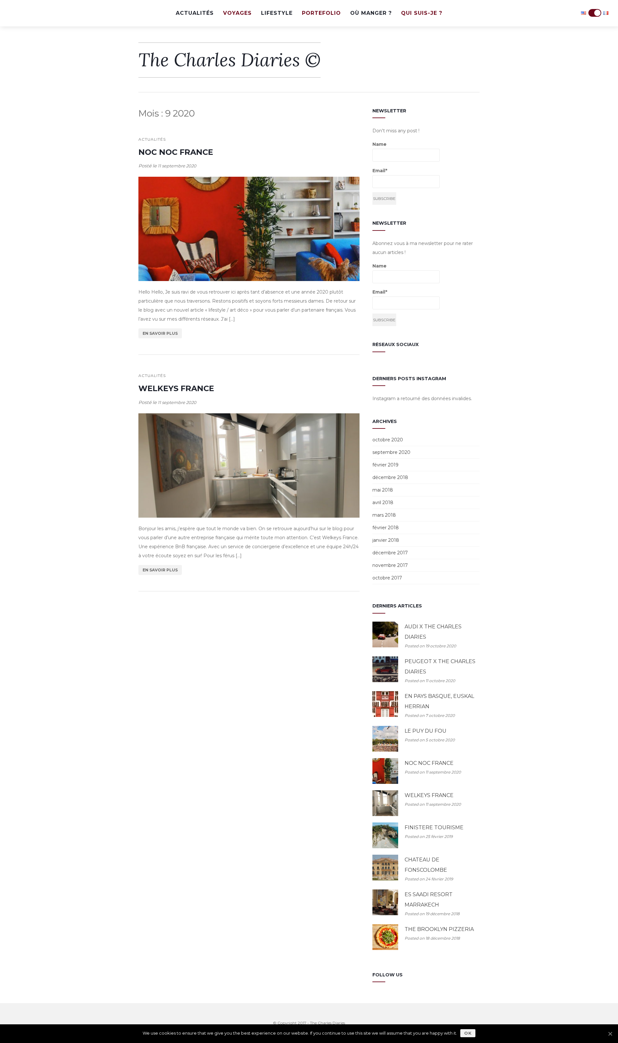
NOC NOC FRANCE (175, 152)
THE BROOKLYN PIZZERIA (439, 929)
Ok (468, 1033)
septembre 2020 (391, 452)
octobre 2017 (387, 578)
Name (379, 144)
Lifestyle (277, 13)
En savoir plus (160, 333)
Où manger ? (371, 13)
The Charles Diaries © (229, 60)
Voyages (237, 13)
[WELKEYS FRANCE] (249, 465)
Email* (379, 171)
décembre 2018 (390, 477)
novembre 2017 (390, 565)
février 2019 (385, 465)
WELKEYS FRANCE (176, 388)
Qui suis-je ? (421, 13)
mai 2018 (382, 490)
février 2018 (385, 528)
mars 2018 (384, 515)
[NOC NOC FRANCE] (249, 229)
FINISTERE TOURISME (434, 827)
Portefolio (321, 13)
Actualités (195, 13)
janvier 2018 (385, 540)
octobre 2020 (387, 440)
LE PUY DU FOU (425, 731)
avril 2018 (382, 502)
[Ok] (610, 1033)
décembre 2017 (390, 553)
